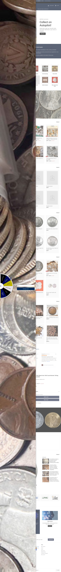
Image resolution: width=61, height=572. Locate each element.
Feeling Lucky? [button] (26, 288)
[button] (34, 1)
